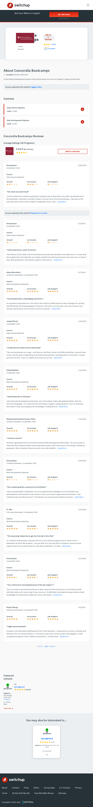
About (4, 787)
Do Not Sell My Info (21, 793)
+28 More (7, 699)
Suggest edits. (36, 87)
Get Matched (64, 14)
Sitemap (62, 793)
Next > (47, 646)
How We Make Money (44, 793)
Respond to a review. (39, 213)
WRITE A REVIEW (73, 151)
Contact (15, 787)
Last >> (53, 646)
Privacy (78, 787)
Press (26, 787)
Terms (4, 793)
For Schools (64, 787)
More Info (8, 708)
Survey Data (49, 787)
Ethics (36, 787)
